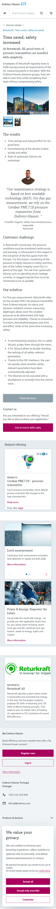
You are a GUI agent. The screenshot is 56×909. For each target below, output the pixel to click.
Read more (13, 502)
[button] (28, 753)
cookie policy (44, 870)
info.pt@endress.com (19, 803)
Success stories (14, 25)
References (13, 685)
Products (12, 477)
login (20, 507)
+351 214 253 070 (18, 794)
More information (16, 564)
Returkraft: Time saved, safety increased (23, 30)
